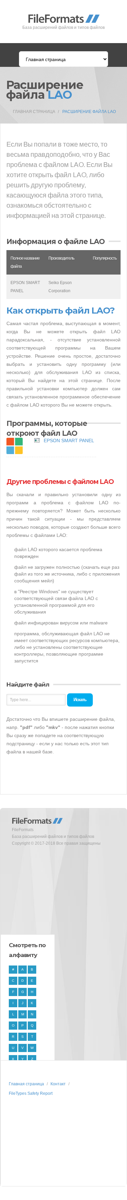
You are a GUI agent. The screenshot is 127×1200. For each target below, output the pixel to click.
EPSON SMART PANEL (69, 440)
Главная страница (34, 111)
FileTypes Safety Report (30, 1093)
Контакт (58, 1084)
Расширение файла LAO (89, 111)
